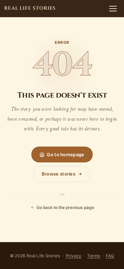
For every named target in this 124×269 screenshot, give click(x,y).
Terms (93, 255)
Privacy (74, 255)
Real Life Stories (30, 8)
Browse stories (58, 174)
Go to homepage (65, 154)
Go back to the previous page (65, 207)
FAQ (110, 255)
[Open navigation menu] (113, 9)
